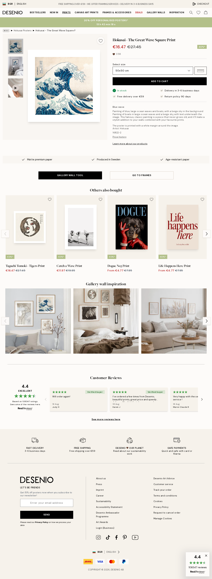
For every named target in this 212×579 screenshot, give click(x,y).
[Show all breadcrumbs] (6, 30)
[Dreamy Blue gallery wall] (38, 321)
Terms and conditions (165, 495)
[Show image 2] (15, 66)
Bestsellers (38, 12)
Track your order (163, 489)
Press (99, 484)
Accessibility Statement (109, 507)
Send (46, 514)
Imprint (100, 489)
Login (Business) (105, 528)
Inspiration (176, 12)
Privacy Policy (41, 522)
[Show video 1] (15, 88)
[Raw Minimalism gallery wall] (106, 321)
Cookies (158, 501)
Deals (139, 12)
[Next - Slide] (207, 234)
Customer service (163, 484)
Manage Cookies (163, 518)
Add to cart (159, 81)
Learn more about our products (130, 143)
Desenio (115, 569)
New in (54, 12)
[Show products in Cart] (205, 13)
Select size (119, 64)
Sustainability (103, 501)
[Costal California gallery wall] (174, 321)
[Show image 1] (15, 46)
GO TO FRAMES (141, 175)
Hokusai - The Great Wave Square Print (55, 30)
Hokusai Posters (23, 30)
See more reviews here (106, 419)
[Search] (191, 12)
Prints (66, 12)
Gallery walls (156, 12)
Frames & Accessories (117, 12)
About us (101, 478)
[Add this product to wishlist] (101, 41)
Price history (120, 137)
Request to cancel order (167, 512)
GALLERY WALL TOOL (70, 175)
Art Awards (102, 522)
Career (100, 495)
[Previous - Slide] (5, 234)
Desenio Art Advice (164, 478)
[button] (200, 71)
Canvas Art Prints (87, 12)
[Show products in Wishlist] (198, 13)
